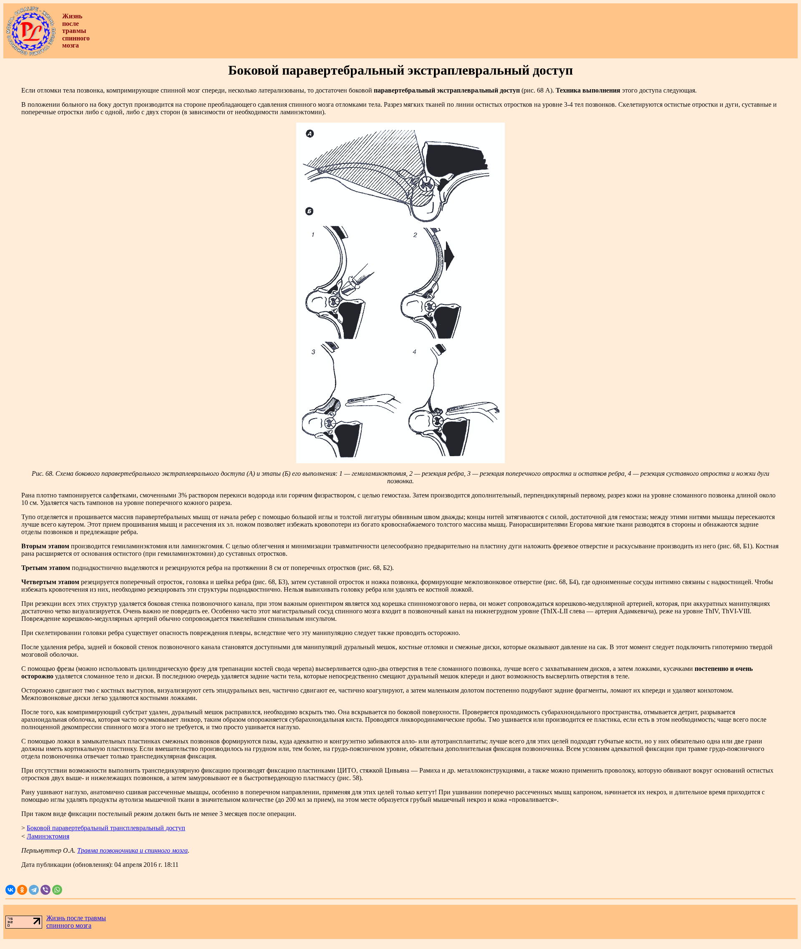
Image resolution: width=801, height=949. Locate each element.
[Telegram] (34, 890)
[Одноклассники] (22, 890)
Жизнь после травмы (76, 917)
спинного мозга (68, 925)
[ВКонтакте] (10, 890)
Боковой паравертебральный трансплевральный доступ (106, 827)
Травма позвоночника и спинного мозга (132, 850)
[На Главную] (30, 54)
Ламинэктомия (48, 836)
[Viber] (45, 890)
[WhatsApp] (57, 890)
